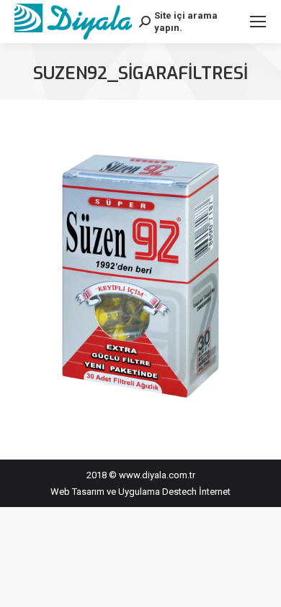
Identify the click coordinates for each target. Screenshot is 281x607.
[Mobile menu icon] (258, 21)
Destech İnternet (196, 491)
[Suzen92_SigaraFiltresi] (140, 276)
